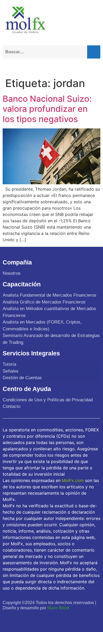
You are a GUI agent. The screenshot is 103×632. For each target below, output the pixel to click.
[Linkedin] (42, 618)
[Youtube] (31, 618)
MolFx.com (73, 480)
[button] (95, 66)
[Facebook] (7, 618)
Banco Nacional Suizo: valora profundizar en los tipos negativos (47, 109)
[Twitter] (19, 618)
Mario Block (58, 608)
